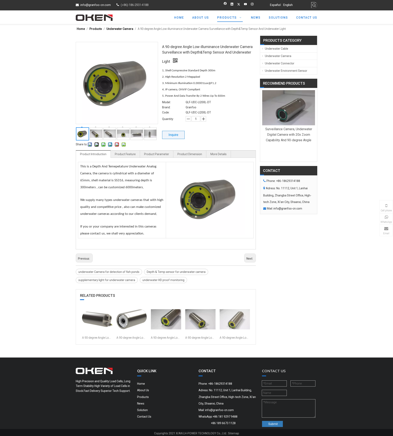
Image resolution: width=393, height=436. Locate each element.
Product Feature (125, 154)
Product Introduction (93, 154)
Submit (273, 424)
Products (143, 397)
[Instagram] (252, 4)
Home (141, 383)
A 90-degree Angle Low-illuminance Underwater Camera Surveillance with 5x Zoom (200, 337)
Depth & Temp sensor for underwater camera (176, 271)
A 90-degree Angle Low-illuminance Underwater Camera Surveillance (235, 337)
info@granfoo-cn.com (95, 5)
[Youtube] (245, 4)
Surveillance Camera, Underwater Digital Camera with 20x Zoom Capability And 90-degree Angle (288, 134)
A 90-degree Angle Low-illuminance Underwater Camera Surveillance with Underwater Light (131, 337)
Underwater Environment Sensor (285, 70)
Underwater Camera (277, 56)
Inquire (173, 135)
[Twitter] (238, 4)
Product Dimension (189, 154)
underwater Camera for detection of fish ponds (108, 271)
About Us (143, 390)
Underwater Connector (279, 63)
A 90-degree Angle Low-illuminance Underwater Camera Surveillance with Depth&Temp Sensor (166, 337)
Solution (142, 410)
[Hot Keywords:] (314, 5)
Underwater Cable (276, 48)
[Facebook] (225, 4)
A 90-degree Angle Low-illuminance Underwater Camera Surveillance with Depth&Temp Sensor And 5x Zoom (97, 337)
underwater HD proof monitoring (163, 280)
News (140, 403)
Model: (166, 102)
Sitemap (233, 433)
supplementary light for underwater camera (106, 280)
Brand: (166, 107)
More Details (218, 154)
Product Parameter (156, 154)
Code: (165, 112)
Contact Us (144, 416)
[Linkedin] (232, 4)
